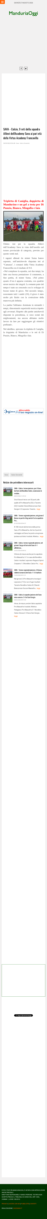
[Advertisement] (23, 41)
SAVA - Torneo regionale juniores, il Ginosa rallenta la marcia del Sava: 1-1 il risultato (28, 571)
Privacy (4, 1204)
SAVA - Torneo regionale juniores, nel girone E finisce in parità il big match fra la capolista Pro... (29, 518)
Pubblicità (25, 1204)
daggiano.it (17, 1208)
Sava (6, 475)
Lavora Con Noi (14, 1204)
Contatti (33, 1204)
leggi (38, 509)
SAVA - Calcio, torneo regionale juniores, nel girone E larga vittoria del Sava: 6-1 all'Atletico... (28, 545)
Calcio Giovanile (16, 475)
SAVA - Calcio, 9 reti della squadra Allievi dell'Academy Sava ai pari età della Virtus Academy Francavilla (22, 133)
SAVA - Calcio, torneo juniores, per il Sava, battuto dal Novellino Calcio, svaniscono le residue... (28, 491)
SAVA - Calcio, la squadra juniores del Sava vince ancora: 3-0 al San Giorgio (28, 595)
